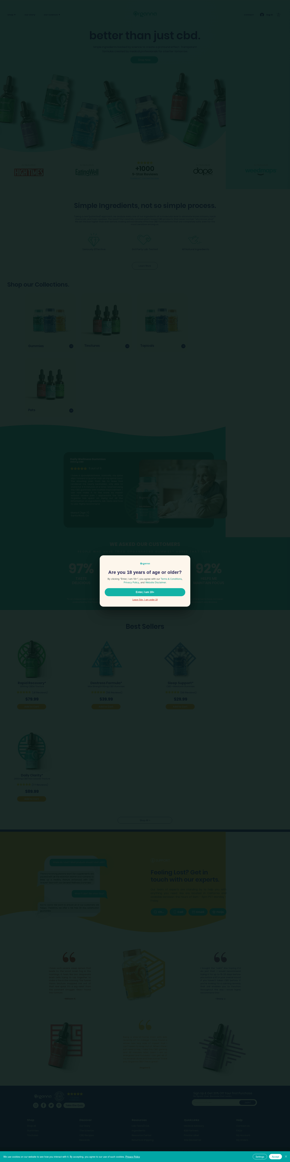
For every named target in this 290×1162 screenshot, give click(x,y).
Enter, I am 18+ (145, 592)
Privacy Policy (132, 1156)
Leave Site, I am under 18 (145, 599)
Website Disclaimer (155, 582)
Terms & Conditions (171, 578)
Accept (275, 1156)
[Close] (286, 1156)
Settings (260, 1156)
